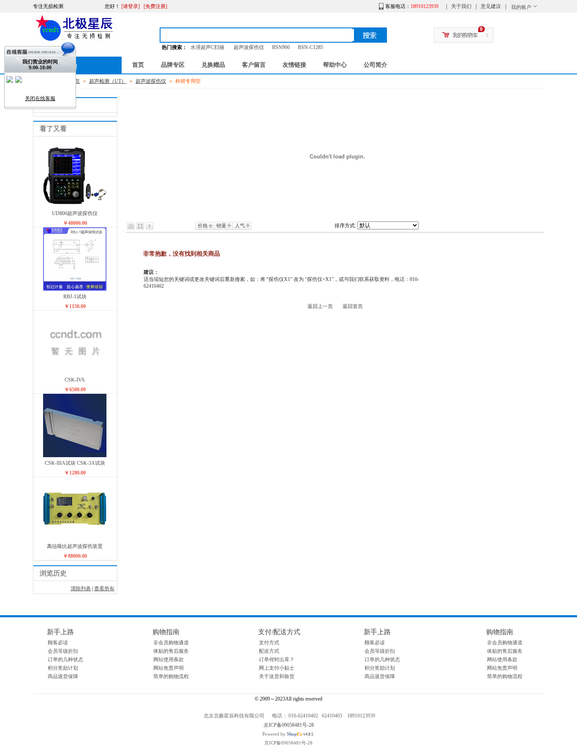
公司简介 (375, 65)
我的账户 (521, 7)
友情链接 (294, 65)
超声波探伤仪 (249, 47)
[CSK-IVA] (74, 372)
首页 (138, 65)
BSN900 (281, 47)
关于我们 (461, 6)
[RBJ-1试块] (74, 289)
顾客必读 (58, 643)
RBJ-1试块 (75, 297)
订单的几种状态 (65, 659)
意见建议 (491, 6)
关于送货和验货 (276, 676)
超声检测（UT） (107, 81)
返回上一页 (320, 306)
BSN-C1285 (310, 47)
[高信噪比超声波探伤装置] (74, 539)
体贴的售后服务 (171, 651)
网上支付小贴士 (276, 668)
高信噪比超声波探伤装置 (75, 546)
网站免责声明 (168, 668)
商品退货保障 (63, 676)
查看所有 (104, 589)
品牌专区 (173, 65)
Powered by (282, 733)
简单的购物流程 (171, 676)
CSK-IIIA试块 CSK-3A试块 (75, 463)
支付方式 (269, 643)
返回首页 (353, 306)
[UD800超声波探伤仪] (74, 206)
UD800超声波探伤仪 (75, 213)
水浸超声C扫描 (207, 47)
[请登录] (130, 6)
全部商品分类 (58, 66)
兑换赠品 (213, 65)
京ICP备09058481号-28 (289, 725)
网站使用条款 (168, 659)
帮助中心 (335, 65)
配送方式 (269, 651)
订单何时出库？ (276, 659)
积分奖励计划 (63, 668)
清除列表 (81, 589)
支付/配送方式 (279, 631)
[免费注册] (155, 6)
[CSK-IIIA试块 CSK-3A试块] (74, 455)
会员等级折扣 (63, 651)
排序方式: (345, 226)
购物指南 (166, 631)
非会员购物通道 (171, 643)
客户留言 (254, 65)
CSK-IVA (75, 380)
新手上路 (60, 631)
